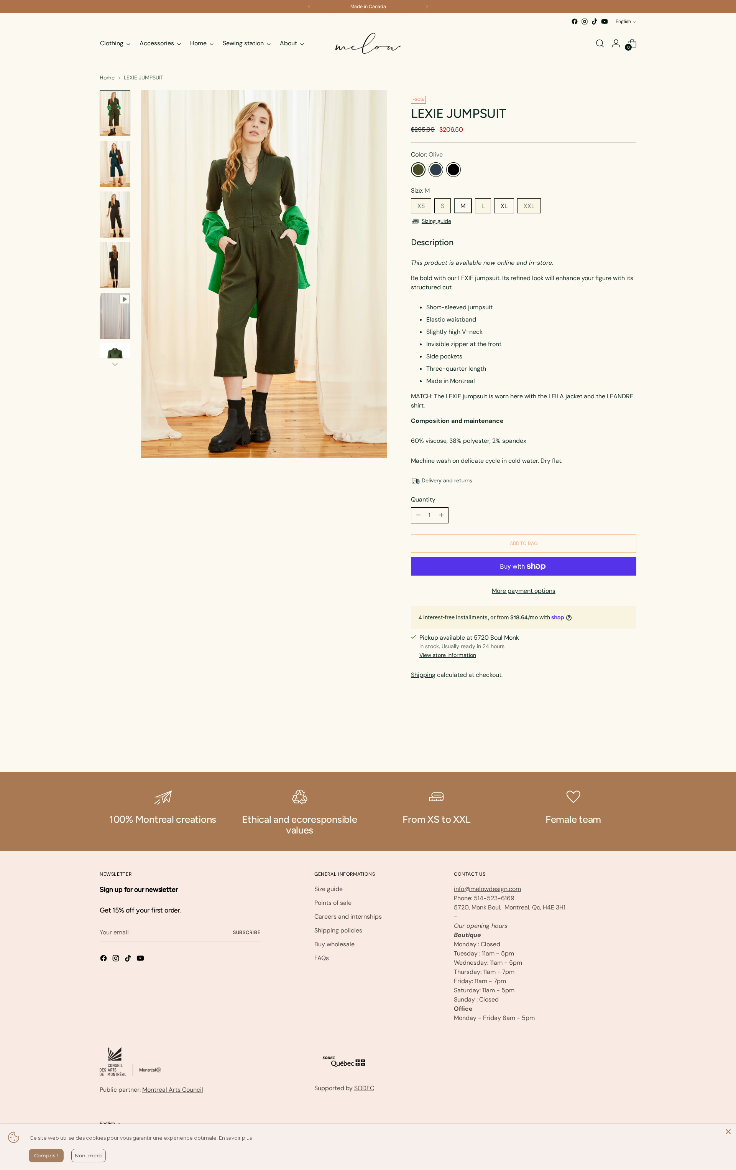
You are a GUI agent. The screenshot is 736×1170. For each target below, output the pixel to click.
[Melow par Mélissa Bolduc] (368, 43)
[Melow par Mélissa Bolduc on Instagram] (584, 21)
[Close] (728, 1131)
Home (107, 77)
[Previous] (309, 6)
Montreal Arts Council (172, 1090)
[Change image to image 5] (115, 316)
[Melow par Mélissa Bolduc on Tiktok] (594, 21)
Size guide (328, 889)
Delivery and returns (447, 480)
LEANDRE (620, 396)
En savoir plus (235, 1138)
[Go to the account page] (616, 43)
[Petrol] (436, 169)
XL (504, 206)
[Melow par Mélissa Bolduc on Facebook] (574, 21)
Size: (420, 190)
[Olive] (418, 169)
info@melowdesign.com (487, 889)
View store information (447, 655)
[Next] (426, 6)
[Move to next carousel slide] (629, 745)
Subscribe (247, 932)
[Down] (115, 364)
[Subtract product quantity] (418, 515)
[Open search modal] (600, 43)
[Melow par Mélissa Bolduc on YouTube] (604, 21)
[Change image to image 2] (115, 164)
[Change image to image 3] (115, 214)
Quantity (423, 499)
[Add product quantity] (441, 515)
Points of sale (333, 903)
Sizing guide (436, 221)
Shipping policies (338, 930)
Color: (427, 154)
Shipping (423, 675)
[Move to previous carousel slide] (612, 745)
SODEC (364, 1088)
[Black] (453, 169)
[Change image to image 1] (115, 113)
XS (421, 206)
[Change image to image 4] (115, 265)
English (623, 21)
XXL (529, 206)
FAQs (321, 958)
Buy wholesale (334, 944)
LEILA (556, 396)
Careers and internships (348, 917)
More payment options (523, 591)
